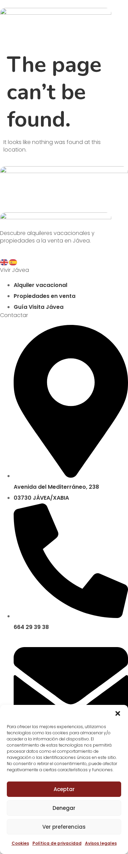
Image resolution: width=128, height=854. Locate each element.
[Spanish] (13, 262)
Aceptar (64, 789)
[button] (117, 713)
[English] (4, 262)
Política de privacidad (57, 843)
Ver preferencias (64, 826)
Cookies (20, 843)
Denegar (64, 808)
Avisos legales (101, 843)
